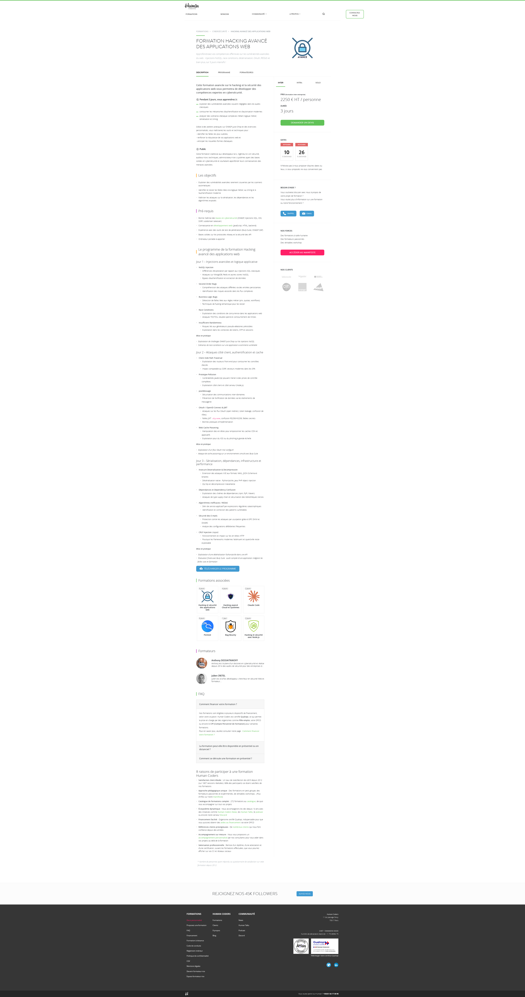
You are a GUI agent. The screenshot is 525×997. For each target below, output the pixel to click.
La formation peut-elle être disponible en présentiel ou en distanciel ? (229, 748)
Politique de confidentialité (197, 956)
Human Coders (332, 914)
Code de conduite (194, 946)
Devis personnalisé (194, 920)
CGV (188, 961)
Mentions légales (193, 966)
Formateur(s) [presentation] (246, 72)
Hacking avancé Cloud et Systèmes (230, 606)
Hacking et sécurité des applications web (208, 607)
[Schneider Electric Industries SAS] (302, 276)
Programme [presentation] (224, 72)
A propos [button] (294, 14)
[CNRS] (286, 287)
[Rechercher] (323, 14)
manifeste (217, 796)
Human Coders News (227, 812)
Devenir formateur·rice (196, 971)
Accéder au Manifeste (302, 252)
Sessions (225, 14)
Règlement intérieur (195, 951)
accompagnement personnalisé (213, 837)
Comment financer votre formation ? (218, 704)
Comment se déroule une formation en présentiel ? (225, 758)
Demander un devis (302, 122)
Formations (191, 14)
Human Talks (247, 812)
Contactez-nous (354, 14)
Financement (192, 935)
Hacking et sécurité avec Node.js (254, 636)
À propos (216, 930)
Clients (215, 925)
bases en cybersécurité (226, 218)
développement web (223, 225)
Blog (214, 935)
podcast (259, 812)
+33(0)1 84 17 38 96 (331, 994)
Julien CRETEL (218, 675)
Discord (223, 815)
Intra (299, 82)
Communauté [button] (258, 14)
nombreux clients (241, 827)
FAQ (188, 930)
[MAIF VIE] (318, 287)
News (241, 920)
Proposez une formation (196, 925)
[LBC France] (286, 276)
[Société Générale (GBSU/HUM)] (318, 277)
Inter (280, 82)
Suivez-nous (304, 893)
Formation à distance (195, 940)
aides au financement (231, 822)
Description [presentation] (202, 72)
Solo (318, 82)
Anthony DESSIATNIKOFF (225, 660)
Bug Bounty (230, 635)
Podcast (242, 930)
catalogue (251, 801)
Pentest (207, 635)
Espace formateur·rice (195, 976)
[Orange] (302, 287)
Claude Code (253, 605)
